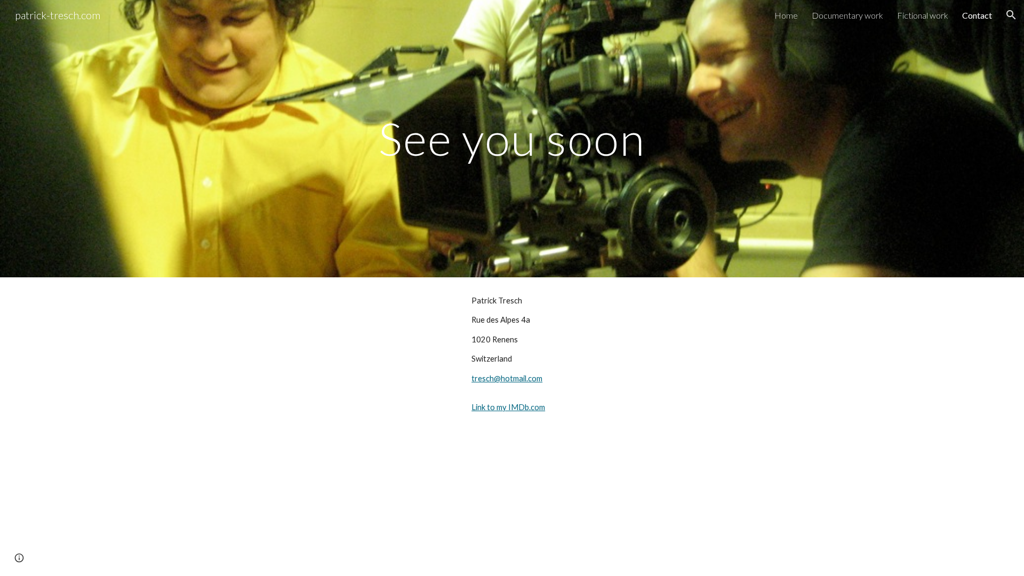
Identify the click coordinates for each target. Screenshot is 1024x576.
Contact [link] (977, 15)
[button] (1011, 15)
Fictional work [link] (922, 15)
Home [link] (786, 15)
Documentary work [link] (847, 15)
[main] (512, 138)
